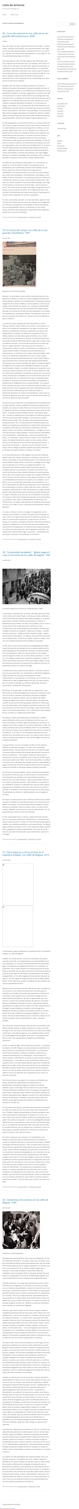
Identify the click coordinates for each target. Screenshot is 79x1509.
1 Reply (4, 41)
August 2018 (61, 106)
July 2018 (60, 108)
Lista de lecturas (13, 5)
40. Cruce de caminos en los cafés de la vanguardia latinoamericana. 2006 (25, 35)
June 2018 (60, 111)
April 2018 (60, 116)
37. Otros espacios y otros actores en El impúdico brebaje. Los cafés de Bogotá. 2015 (25, 853)
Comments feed (62, 148)
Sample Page (14, 15)
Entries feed (60, 146)
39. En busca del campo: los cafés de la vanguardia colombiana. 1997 (25, 231)
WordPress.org (61, 151)
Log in (59, 143)
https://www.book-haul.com (66, 84)
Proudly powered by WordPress (11, 1504)
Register (59, 141)
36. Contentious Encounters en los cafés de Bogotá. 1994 (25, 1201)
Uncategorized (22, 217)
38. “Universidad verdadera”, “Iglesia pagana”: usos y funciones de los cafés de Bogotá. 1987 (26, 553)
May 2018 (60, 113)
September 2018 (62, 103)
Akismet (13, 1508)
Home (4, 15)
